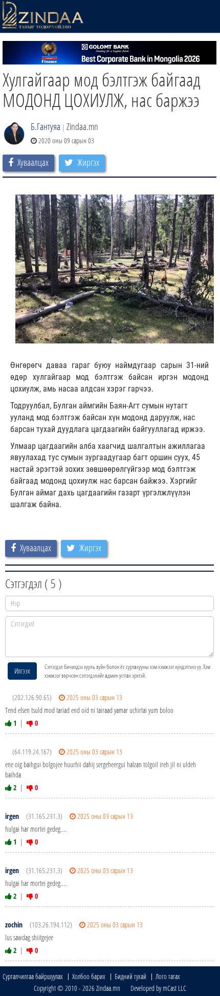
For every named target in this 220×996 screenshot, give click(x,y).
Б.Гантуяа (45, 126)
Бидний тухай (130, 976)
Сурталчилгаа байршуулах (33, 976)
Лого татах (168, 976)
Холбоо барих (88, 976)
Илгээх (22, 671)
